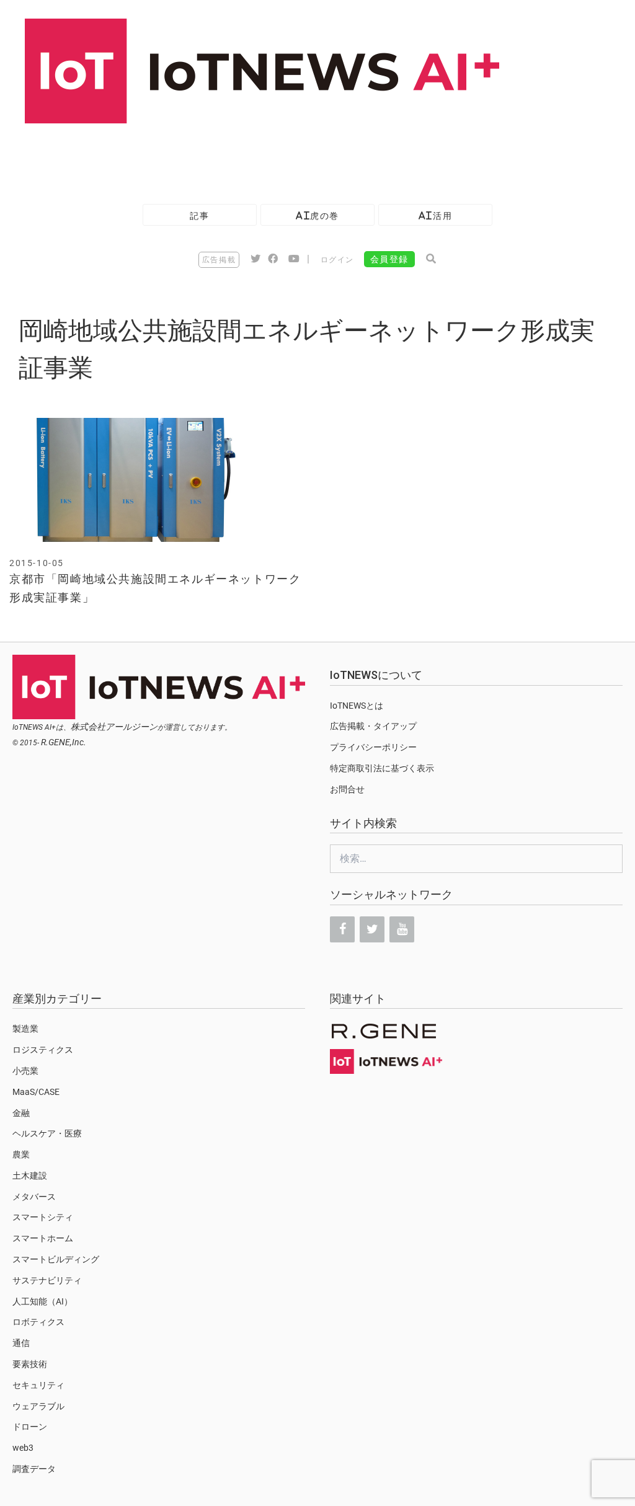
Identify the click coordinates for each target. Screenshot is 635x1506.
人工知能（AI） (42, 1301)
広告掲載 (219, 259)
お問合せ (347, 789)
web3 (22, 1448)
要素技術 (29, 1364)
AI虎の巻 (317, 215)
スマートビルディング (55, 1259)
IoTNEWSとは (356, 706)
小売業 (25, 1071)
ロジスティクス (42, 1050)
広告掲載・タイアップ (373, 726)
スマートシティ (42, 1217)
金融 (21, 1113)
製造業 (25, 1029)
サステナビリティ (47, 1280)
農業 (21, 1154)
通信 (21, 1343)
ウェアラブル (38, 1406)
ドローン (29, 1427)
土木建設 (29, 1175)
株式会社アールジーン (114, 727)
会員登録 (389, 259)
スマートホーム (42, 1238)
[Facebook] (342, 929)
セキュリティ (38, 1385)
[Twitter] (372, 929)
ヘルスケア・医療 (47, 1133)
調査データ (34, 1469)
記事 (199, 215)
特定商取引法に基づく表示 (382, 768)
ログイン (337, 259)
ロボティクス (38, 1322)
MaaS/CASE (36, 1092)
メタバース (34, 1197)
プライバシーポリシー (373, 747)
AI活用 (435, 215)
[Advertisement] (225, 157)
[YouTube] (401, 929)
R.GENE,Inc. (63, 742)
